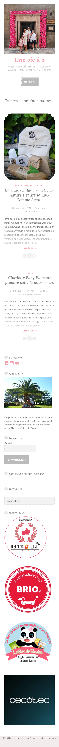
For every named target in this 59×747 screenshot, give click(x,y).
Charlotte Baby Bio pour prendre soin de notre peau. (29, 280)
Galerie (43, 290)
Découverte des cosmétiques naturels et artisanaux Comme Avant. (29, 195)
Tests (18, 185)
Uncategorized (34, 185)
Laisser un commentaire (29, 294)
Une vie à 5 (29, 60)
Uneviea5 (40, 208)
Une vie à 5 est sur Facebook (26, 474)
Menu (31, 81)
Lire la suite (36, 248)
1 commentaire (29, 211)
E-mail (8, 443)
